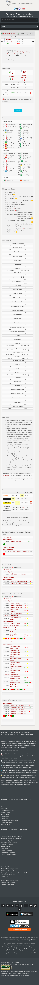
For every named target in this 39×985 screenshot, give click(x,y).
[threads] (35, 905)
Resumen (18, 110)
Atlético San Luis (9, 547)
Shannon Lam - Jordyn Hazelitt (9, 869)
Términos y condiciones (30, 971)
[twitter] (8, 905)
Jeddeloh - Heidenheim (7, 884)
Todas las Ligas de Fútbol (22, 975)
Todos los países (12, 60)
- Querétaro (16, 605)
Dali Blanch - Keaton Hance (8, 871)
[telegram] (30, 905)
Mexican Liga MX (10, 33)
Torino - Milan (5, 848)
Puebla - (15, 603)
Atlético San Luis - (18, 574)
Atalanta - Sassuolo (6, 850)
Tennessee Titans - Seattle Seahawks (11, 837)
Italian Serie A (5, 808)
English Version (9, 975)
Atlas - (14, 626)
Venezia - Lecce (5, 846)
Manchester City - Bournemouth (10, 841)
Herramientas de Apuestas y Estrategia (12, 971)
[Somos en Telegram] (15, 9)
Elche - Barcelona (6, 867)
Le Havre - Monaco (6, 879)
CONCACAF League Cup (10, 615)
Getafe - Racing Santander (8, 854)
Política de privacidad (7, 973)
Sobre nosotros (18, 973)
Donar (2, 975)
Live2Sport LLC (6, 475)
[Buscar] (36, 19)
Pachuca (11, 76)
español (14, 3)
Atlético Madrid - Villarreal (8, 852)
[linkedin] (12, 905)
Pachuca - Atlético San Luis (18, 707)
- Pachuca (19, 583)
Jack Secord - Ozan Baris (8, 875)
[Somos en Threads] (17, 9)
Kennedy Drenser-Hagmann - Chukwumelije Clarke (15, 873)
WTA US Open (5, 814)
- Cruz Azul (16, 607)
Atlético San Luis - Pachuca (18, 705)
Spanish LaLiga (5, 813)
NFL (2, 807)
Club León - (16, 613)
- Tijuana (15, 623)
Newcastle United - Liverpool (9, 843)
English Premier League (8, 811)
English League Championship (9, 820)
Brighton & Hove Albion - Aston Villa (11, 839)
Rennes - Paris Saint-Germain (9, 881)
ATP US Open (5, 816)
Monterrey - (18, 551)
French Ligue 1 (5, 818)
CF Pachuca (7, 537)
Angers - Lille (4, 877)
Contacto (26, 973)
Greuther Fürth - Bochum (8, 883)
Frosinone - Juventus (7, 845)
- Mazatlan (15, 541)
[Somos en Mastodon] (19, 9)
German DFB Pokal (6, 822)
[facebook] (3, 905)
